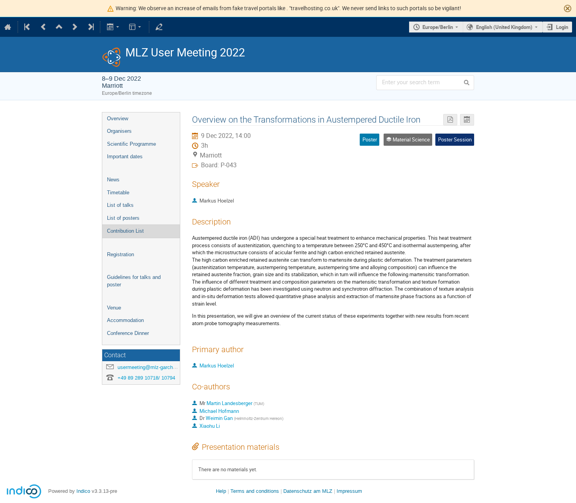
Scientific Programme (131, 144)
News (113, 180)
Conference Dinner (128, 333)
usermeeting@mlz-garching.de (152, 367)
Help (221, 491)
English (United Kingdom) (504, 27)
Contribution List (125, 231)
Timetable (118, 192)
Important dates (125, 156)
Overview (117, 118)
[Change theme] (136, 27)
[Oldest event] (28, 27)
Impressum (349, 491)
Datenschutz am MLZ (307, 491)
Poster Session (455, 139)
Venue (114, 308)
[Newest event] (90, 27)
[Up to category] (59, 27)
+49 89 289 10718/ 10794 (146, 378)
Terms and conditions (254, 491)
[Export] (113, 27)
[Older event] (43, 27)
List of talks (120, 205)
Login (562, 27)
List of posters (123, 218)
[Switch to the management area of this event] (159, 27)
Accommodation (125, 320)
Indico (83, 491)
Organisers (119, 131)
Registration (120, 254)
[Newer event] (75, 27)
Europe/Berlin (437, 27)
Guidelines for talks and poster (134, 281)
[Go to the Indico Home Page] (8, 27)
